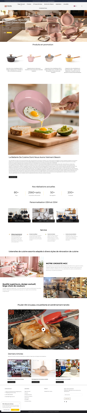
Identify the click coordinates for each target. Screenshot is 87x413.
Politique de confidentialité (54, 411)
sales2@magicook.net (10, 396)
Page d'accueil (21, 4)
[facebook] (64, 401)
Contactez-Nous (43, 8)
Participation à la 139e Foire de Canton (16, 379)
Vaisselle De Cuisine (48, 391)
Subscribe (67, 398)
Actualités (66, 4)
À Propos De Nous (28, 394)
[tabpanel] (19, 371)
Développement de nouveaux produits (40, 379)
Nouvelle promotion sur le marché (63, 379)
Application (58, 4)
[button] (42, 40)
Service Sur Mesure (49, 4)
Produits (26, 393)
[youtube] (66, 401)
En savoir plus (13, 177)
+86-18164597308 (9, 394)
